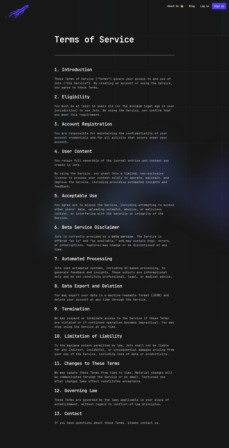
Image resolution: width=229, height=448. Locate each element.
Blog (192, 6)
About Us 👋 (175, 6)
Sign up (219, 6)
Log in (204, 6)
